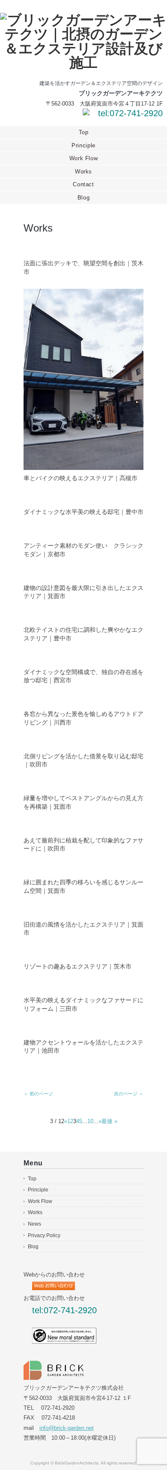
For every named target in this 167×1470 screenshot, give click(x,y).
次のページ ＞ (128, 1093)
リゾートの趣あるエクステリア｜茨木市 (77, 966)
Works (83, 171)
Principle (83, 145)
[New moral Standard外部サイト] (64, 1332)
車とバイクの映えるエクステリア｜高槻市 (80, 478)
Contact (83, 184)
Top (84, 132)
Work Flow (83, 158)
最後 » (109, 1121)
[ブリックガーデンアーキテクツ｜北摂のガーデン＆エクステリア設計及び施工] (83, 20)
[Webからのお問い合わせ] (86, 113)
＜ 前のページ (38, 1093)
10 (90, 1121)
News (34, 1224)
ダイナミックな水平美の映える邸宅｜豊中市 (83, 511)
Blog (84, 197)
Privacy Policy (44, 1235)
